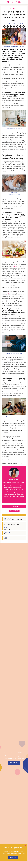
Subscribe (13, 857)
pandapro (10, 293)
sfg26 (5, 538)
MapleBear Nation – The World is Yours (15, 519)
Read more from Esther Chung (14, 500)
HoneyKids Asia (14, 2)
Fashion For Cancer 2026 (11, 524)
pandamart (15, 266)
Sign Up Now (14, 762)
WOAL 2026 (7, 529)
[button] (24, 2)
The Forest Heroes (9, 534)
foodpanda (20, 463)
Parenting (14, 8)
